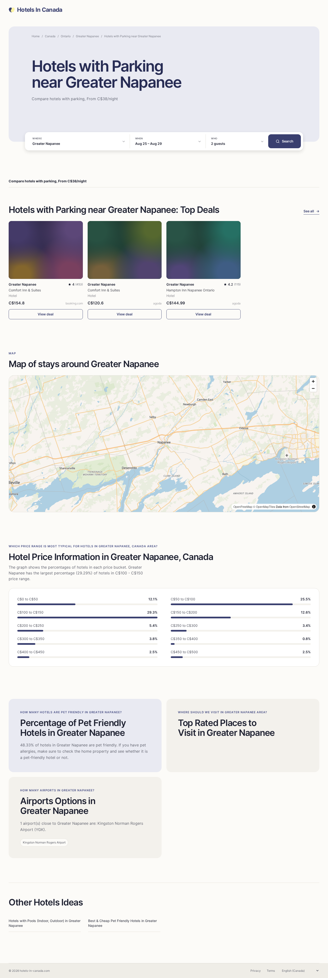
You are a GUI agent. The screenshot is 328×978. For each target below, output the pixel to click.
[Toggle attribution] (314, 507)
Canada (50, 36)
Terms (271, 970)
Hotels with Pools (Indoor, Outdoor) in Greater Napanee (44, 923)
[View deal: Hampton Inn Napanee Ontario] (203, 250)
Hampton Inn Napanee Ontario (190, 290)
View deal (46, 314)
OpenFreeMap (242, 506)
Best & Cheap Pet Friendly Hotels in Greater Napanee (122, 923)
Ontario (66, 36)
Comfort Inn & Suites (25, 290)
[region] (164, 443)
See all (311, 211)
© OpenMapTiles (264, 506)
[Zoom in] (313, 381)
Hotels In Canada (39, 10)
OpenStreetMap (299, 506)
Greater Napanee (87, 36)
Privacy (255, 970)
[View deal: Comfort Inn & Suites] (46, 250)
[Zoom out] (313, 388)
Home (36, 36)
